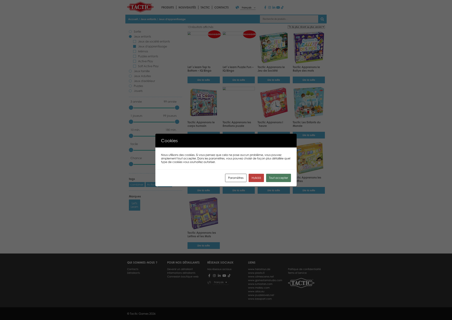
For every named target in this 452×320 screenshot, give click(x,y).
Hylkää (256, 178)
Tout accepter (278, 178)
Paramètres (235, 178)
